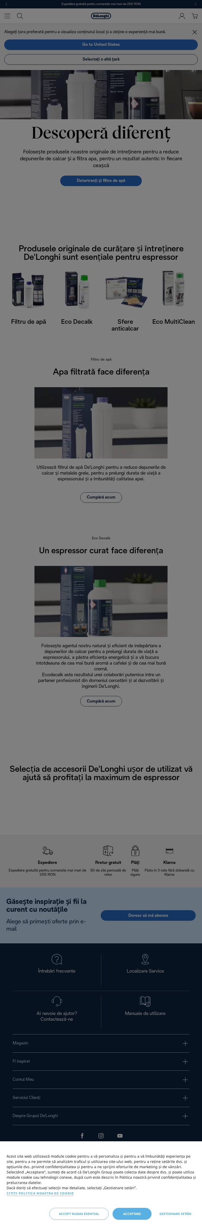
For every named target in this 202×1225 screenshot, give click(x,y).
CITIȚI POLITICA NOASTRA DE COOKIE (40, 1193)
